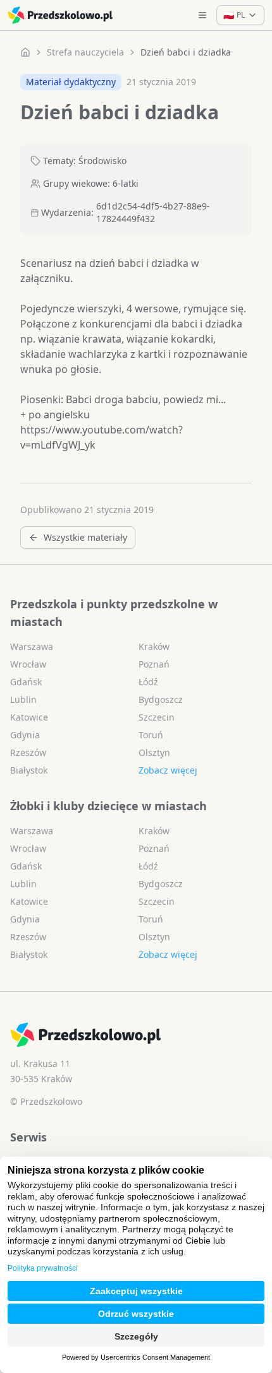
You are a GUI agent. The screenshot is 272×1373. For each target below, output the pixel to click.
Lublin (23, 699)
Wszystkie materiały (85, 537)
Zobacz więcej (168, 770)
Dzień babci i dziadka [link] (185, 52)
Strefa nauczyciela (85, 52)
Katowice (29, 717)
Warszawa (31, 646)
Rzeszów (28, 752)
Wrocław (28, 664)
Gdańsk (26, 682)
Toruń (151, 735)
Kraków (154, 646)
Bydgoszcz (161, 699)
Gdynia (25, 735)
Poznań (154, 664)
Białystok (28, 770)
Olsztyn (154, 752)
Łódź (148, 682)
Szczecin (157, 717)
